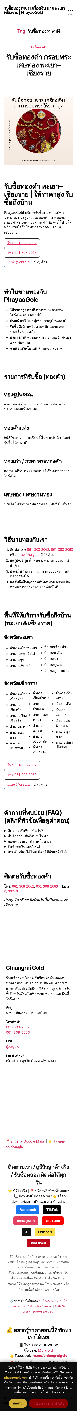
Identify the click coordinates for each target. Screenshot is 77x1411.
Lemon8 (45, 1232)
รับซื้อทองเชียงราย (43, 1311)
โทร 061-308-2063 (22, 253)
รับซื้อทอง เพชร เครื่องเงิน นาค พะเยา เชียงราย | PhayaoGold (34, 10)
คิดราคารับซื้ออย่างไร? (25, 831)
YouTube (52, 1221)
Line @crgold (18, 262)
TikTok (52, 1210)
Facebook (27, 1210)
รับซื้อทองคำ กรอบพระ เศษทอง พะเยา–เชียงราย (38, 65)
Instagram (26, 1221)
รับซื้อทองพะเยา (48, 1301)
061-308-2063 (62, 550)
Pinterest (38, 1243)
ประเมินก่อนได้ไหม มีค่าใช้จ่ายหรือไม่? (38, 852)
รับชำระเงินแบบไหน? (24, 847)
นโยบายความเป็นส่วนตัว (48, 1403)
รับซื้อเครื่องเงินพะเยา (39, 1306)
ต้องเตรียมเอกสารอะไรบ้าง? (29, 841)
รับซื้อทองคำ (38, 47)
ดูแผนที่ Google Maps (28, 1141)
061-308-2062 (38, 550)
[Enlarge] (68, 102)
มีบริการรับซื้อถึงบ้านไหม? (28, 836)
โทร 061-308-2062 (22, 243)
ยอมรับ (18, 1403)
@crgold (11, 891)
